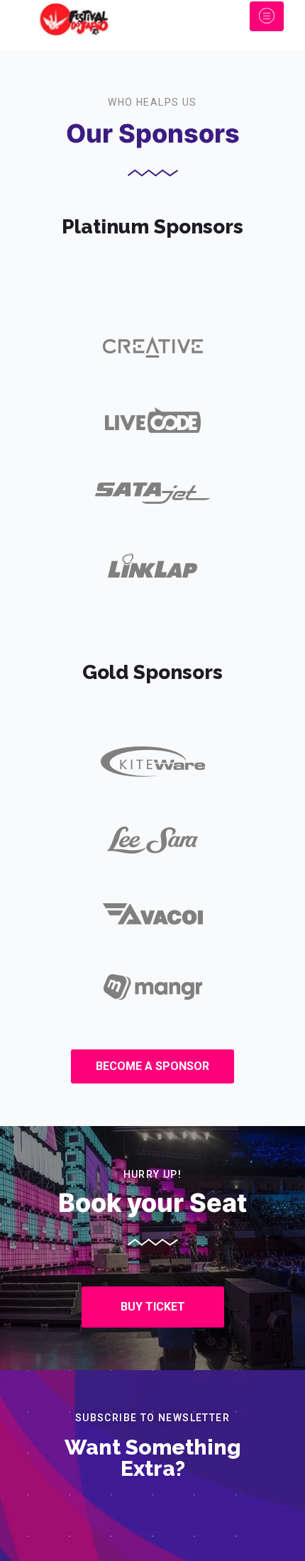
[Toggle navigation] (267, 16)
